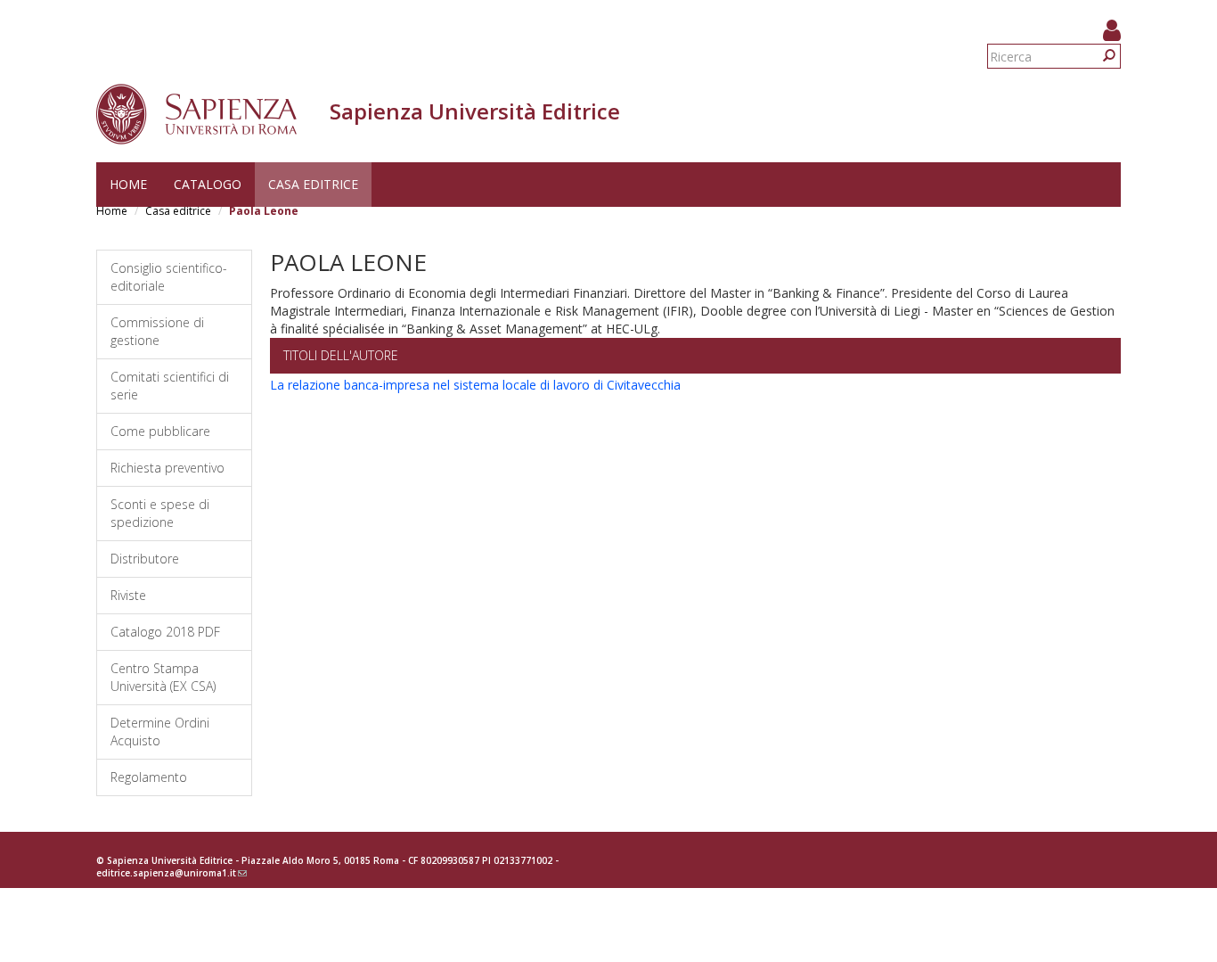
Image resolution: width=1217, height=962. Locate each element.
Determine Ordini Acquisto (159, 731)
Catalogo (207, 184)
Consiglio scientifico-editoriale (168, 276)
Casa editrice (313, 184)
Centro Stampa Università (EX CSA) (163, 677)
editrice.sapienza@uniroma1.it (171, 873)
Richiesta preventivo (167, 467)
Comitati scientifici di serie (169, 385)
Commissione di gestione (157, 331)
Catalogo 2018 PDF (165, 631)
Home (128, 184)
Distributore (144, 558)
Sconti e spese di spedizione (159, 513)
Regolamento (148, 777)
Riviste (128, 595)
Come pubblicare (160, 431)
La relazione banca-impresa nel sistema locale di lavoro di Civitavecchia (475, 384)
